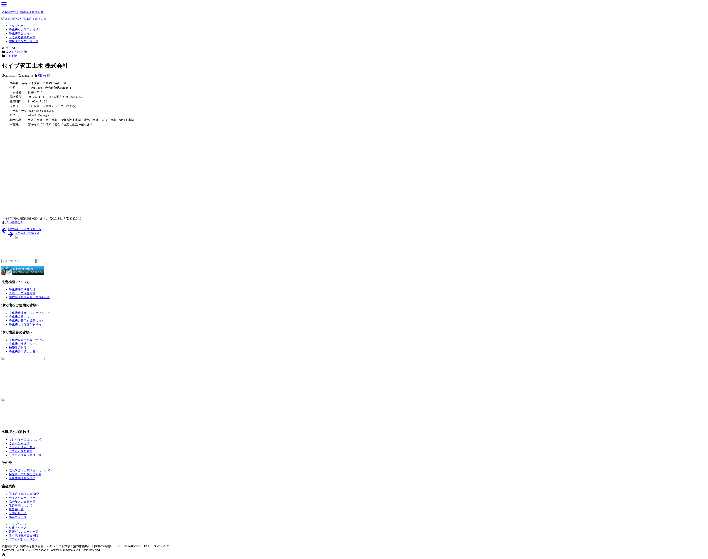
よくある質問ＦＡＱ (22, 37)
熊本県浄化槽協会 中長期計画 (29, 297)
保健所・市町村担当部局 (25, 474)
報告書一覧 (16, 509)
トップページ (18, 25)
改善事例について (20, 505)
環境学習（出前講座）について (29, 470)
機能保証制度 (18, 347)
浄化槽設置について (22, 316)
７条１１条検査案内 (22, 293)
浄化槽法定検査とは (22, 289)
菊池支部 (44, 75)
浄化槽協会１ (14, 222)
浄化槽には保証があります (26, 324)
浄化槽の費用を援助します (26, 320)
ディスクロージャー (22, 497)
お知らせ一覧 (18, 513)
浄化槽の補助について (23, 343)
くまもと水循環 (19, 443)
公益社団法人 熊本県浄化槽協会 (22, 12)
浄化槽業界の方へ (20, 33)
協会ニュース (18, 517)
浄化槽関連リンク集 (22, 478)
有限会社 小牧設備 (27, 233)
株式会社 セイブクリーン (24, 229)
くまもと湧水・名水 (22, 447)
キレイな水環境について (25, 439)
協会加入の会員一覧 (22, 501)
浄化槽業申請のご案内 (23, 351)
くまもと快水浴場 (20, 451)
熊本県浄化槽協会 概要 (24, 493)
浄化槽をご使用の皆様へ (25, 29)
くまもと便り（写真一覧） (26, 455)
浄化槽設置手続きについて (26, 340)
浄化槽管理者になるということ (29, 312)
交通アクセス (18, 527)
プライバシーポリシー (23, 539)
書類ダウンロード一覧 (23, 41)
